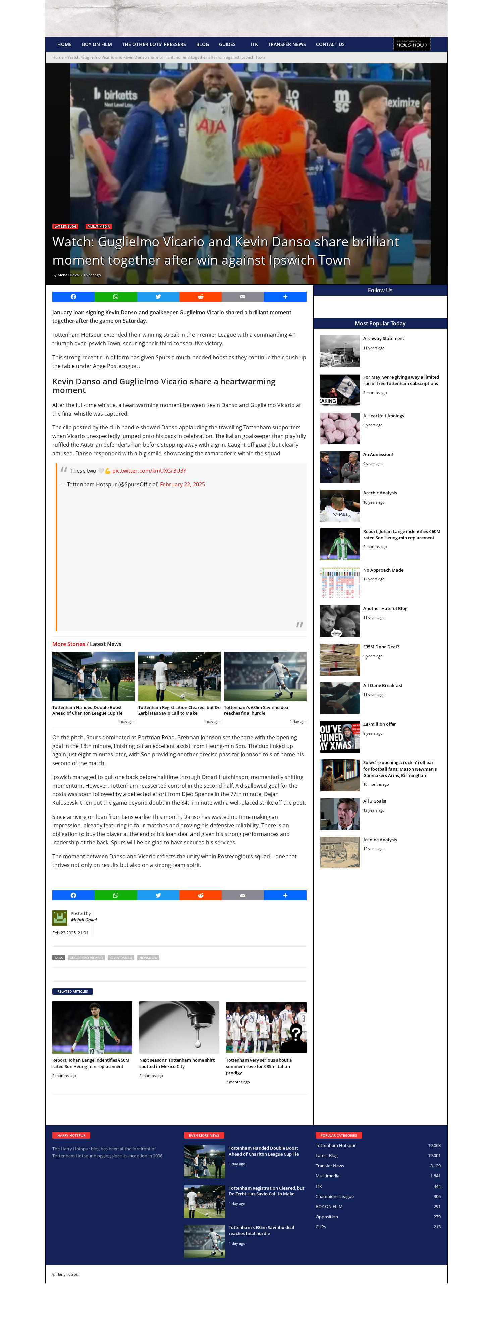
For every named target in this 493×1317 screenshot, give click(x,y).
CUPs (321, 1227)
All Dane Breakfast (382, 685)
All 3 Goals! (374, 801)
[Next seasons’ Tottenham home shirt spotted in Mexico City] (179, 1027)
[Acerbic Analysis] (340, 506)
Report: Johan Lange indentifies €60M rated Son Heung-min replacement (90, 1063)
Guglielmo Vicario (86, 957)
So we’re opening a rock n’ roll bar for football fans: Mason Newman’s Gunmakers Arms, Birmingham (400, 768)
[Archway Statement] (340, 351)
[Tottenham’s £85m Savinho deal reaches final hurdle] (265, 676)
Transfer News (287, 44)
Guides (227, 44)
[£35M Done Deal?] (340, 660)
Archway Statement (383, 338)
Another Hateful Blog (385, 608)
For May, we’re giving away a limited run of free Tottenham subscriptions (401, 380)
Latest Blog (65, 226)
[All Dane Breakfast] (340, 698)
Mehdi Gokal (69, 274)
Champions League (335, 1196)
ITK (254, 44)
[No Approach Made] (340, 583)
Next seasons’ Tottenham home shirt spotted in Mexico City (177, 1063)
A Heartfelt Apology (383, 416)
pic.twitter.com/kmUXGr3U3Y (149, 470)
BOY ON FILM (97, 44)
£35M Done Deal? (381, 647)
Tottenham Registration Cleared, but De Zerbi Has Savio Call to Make (179, 710)
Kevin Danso (121, 957)
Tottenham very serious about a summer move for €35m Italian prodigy (259, 1066)
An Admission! (378, 454)
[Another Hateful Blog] (340, 621)
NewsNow (148, 957)
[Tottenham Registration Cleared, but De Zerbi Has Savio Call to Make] (179, 676)
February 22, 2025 (182, 484)
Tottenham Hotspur (336, 1145)
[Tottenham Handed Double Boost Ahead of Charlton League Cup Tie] (93, 676)
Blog (202, 44)
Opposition (327, 1217)
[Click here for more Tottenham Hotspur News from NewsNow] (412, 44)
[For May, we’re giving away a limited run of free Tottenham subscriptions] (340, 390)
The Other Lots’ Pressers (154, 44)
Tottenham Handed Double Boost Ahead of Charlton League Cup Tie (87, 710)
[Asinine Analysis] (340, 852)
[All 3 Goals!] (340, 814)
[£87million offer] (340, 737)
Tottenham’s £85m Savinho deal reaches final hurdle (257, 710)
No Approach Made (383, 570)
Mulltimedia (99, 226)
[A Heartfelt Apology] (340, 428)
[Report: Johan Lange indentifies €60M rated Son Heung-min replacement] (92, 1027)
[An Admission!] (340, 467)
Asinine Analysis (380, 840)
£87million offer (379, 724)
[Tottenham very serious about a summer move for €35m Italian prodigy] (266, 1027)
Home (64, 44)
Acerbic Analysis (380, 493)
